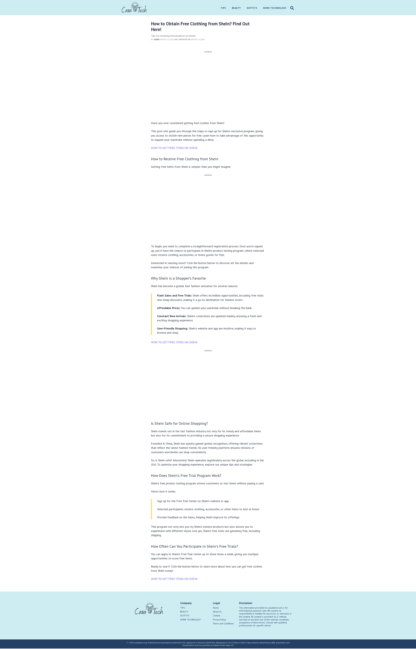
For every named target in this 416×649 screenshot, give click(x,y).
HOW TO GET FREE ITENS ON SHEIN (174, 148)
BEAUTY (184, 611)
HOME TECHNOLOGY (190, 619)
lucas (156, 39)
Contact (216, 615)
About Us (217, 611)
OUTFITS (184, 615)
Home (216, 607)
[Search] (292, 7)
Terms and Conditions (223, 623)
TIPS (182, 607)
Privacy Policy (219, 619)
